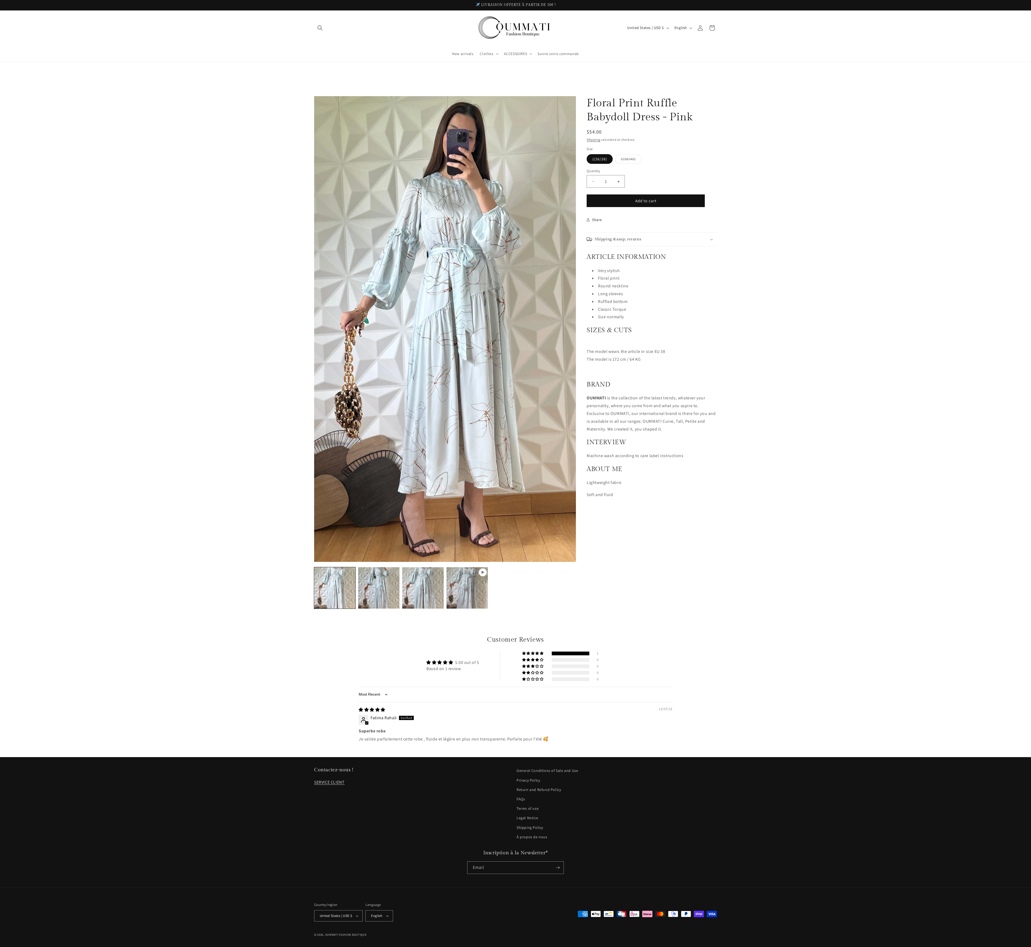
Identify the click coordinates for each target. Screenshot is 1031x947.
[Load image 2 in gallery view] (379, 588)
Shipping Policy (530, 827)
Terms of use (528, 808)
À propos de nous (532, 836)
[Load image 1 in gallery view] (334, 588)
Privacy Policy (528, 780)
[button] (320, 28)
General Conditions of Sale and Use (547, 770)
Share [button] (597, 219)
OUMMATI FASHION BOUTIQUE (346, 935)
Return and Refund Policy (539, 789)
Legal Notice (527, 817)
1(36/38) (599, 159)
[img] (372, 710)
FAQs (521, 799)
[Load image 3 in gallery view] (423, 588)
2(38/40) (631, 160)
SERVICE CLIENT (329, 782)
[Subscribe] (558, 867)
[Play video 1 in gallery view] (467, 588)
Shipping (593, 140)
